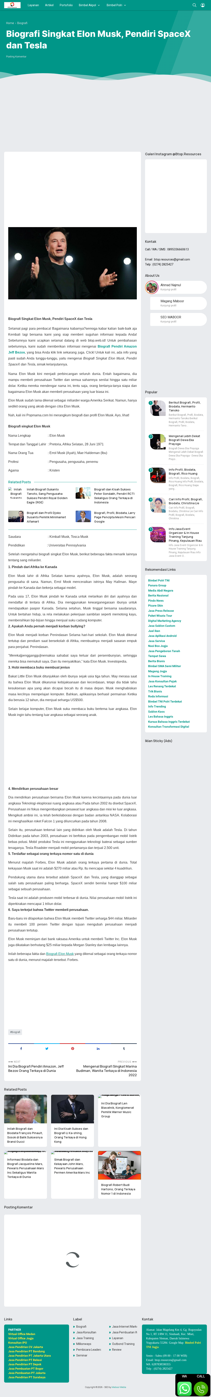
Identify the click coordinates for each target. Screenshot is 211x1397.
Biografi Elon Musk (60, 954)
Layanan (33, 5)
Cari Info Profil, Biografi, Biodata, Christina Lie (186, 501)
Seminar (81, 1355)
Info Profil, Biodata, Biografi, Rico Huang (183, 471)
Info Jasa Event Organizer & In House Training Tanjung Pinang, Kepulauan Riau (185, 535)
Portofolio (66, 5)
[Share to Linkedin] (98, 1048)
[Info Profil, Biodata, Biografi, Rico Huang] (158, 475)
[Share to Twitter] (47, 1048)
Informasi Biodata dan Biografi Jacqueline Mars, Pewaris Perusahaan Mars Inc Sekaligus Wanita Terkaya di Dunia (25, 1168)
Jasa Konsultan (86, 1332)
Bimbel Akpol (87, 5)
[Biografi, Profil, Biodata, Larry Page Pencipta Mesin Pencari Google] (83, 516)
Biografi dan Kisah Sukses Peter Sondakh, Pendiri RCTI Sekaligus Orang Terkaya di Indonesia (114, 495)
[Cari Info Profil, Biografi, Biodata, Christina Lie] (158, 505)
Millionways (83, 1344)
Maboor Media (119, 1387)
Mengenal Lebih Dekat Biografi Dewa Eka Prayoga (184, 440)
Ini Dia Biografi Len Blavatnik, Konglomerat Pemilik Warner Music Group (117, 1109)
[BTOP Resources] (12, 5)
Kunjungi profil (168, 289)
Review (117, 1349)
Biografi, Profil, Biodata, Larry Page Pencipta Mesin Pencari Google (114, 517)
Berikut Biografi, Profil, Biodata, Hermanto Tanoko (185, 406)
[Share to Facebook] (21, 1048)
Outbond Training (123, 1344)
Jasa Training (85, 1338)
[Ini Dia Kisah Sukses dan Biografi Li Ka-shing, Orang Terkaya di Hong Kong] (72, 1109)
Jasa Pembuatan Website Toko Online (124, 1332)
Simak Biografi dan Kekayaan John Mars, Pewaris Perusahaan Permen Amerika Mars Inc (72, 1166)
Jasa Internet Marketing (124, 1326)
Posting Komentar (16, 56)
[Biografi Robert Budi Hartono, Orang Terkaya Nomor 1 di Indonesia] (119, 1165)
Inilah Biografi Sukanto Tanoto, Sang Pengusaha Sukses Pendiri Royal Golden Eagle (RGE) (47, 495)
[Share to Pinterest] (73, 1048)
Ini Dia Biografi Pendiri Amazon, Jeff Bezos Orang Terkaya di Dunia (36, 1068)
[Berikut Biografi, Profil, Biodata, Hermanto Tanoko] (158, 408)
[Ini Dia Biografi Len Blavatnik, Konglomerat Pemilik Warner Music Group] (119, 1096)
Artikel (49, 5)
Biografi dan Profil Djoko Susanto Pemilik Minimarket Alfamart (46, 517)
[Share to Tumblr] (124, 1048)
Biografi (16, 1032)
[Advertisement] (105, 117)
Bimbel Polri (114, 5)
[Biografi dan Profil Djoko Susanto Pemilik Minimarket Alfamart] (16, 516)
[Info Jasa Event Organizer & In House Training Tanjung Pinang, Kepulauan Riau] (158, 534)
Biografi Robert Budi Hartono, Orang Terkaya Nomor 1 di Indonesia (118, 1189)
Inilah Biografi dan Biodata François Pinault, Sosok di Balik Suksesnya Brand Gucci (25, 1135)
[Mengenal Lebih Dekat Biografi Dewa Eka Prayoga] (158, 441)
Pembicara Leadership (88, 1349)
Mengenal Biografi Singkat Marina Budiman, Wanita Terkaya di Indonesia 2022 (106, 1070)
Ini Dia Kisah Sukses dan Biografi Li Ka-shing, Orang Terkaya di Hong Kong (71, 1135)
